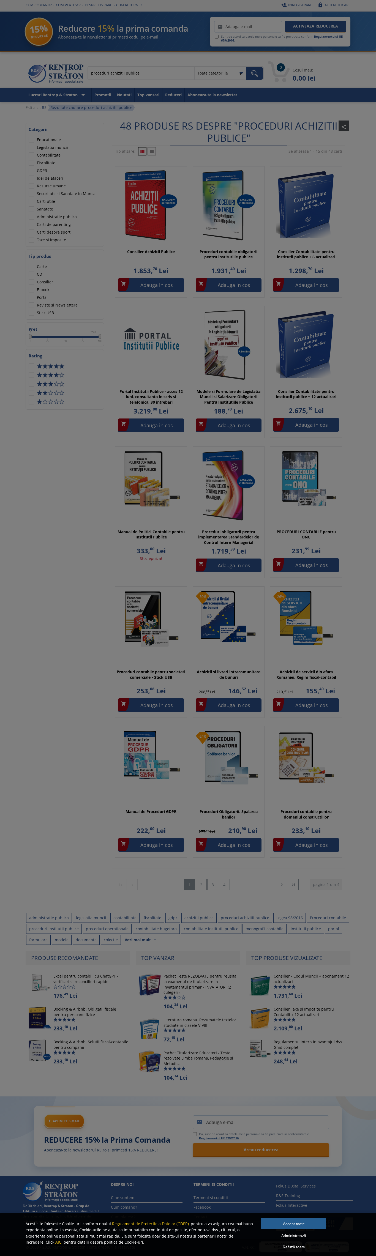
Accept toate (294, 1224)
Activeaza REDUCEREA (315, 26)
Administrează (293, 1235)
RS (44, 107)
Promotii (102, 94)
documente (86, 939)
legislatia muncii (91, 917)
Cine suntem (122, 1197)
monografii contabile (265, 928)
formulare (38, 939)
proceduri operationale (107, 928)
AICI (58, 1242)
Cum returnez (129, 4)
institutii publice (306, 928)
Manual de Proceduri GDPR (151, 811)
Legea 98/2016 (289, 917)
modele (62, 939)
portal (333, 928)
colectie (111, 939)
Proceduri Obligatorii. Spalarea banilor (229, 814)
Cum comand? (39, 4)
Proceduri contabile (328, 917)
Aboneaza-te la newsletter (212, 94)
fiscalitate (152, 917)
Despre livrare (98, 4)
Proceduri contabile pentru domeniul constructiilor (306, 814)
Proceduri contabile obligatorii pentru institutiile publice (228, 254)
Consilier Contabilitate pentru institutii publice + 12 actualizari (306, 394)
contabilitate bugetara (156, 928)
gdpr (172, 917)
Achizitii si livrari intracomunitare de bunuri (228, 674)
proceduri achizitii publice (245, 917)
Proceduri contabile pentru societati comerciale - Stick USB (151, 674)
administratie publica (49, 917)
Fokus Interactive (291, 1205)
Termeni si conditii (211, 1197)
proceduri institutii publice (54, 928)
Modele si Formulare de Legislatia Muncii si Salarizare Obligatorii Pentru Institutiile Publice (228, 397)
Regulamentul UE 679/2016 (219, 1138)
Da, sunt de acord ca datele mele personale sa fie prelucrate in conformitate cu (254, 1136)
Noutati (124, 94)
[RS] (55, 74)
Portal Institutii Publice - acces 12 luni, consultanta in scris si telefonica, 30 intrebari (151, 397)
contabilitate (125, 917)
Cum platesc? (68, 4)
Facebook (202, 1207)
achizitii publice (199, 917)
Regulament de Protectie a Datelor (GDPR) (150, 1223)
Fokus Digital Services (296, 1186)
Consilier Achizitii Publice (151, 251)
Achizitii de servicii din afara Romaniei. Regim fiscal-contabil (306, 674)
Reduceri (173, 94)
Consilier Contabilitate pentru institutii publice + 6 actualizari (306, 254)
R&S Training (288, 1195)
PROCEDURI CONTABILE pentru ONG (306, 534)
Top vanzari (148, 94)
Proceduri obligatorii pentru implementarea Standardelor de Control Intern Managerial (228, 537)
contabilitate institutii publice (211, 928)
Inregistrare (296, 5)
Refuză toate (294, 1247)
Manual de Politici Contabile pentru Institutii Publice (151, 534)
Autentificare (334, 5)
